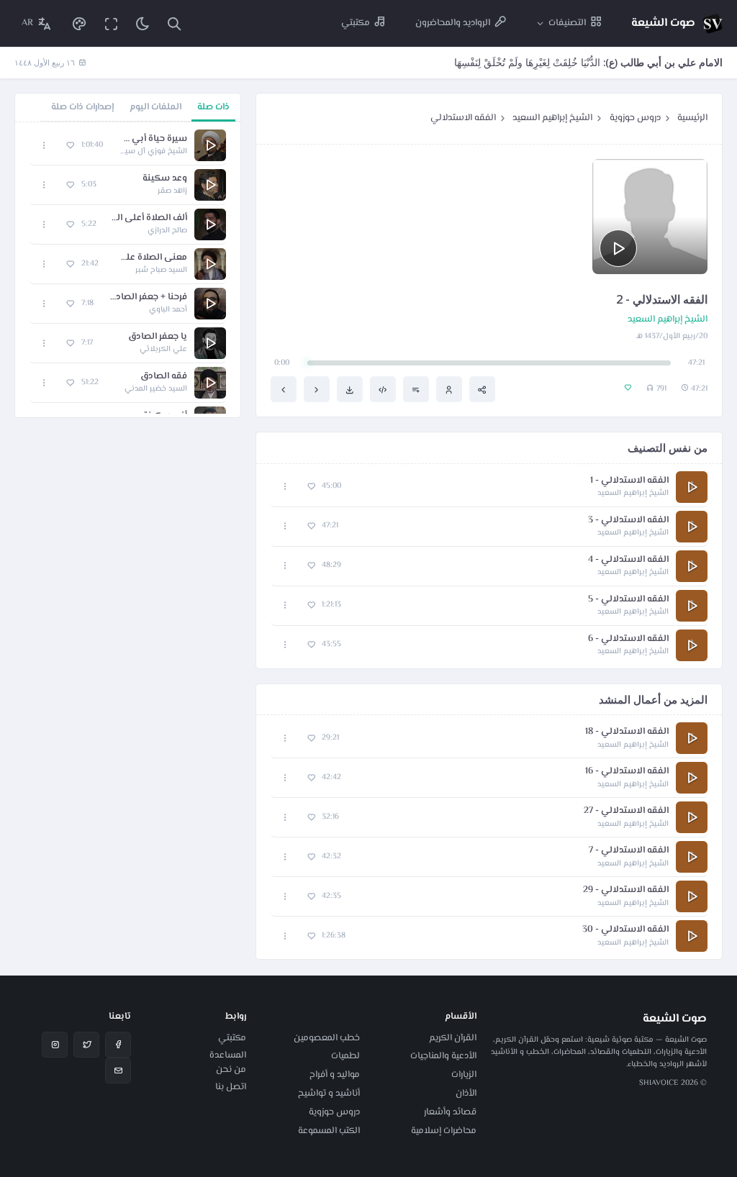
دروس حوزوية (635, 118)
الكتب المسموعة (329, 1131)
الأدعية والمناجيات (443, 1056)
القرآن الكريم (452, 1038)
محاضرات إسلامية (443, 1131)
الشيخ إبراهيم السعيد (552, 118)
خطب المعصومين (327, 1038)
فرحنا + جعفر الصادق (147, 297)
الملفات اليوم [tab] (155, 107)
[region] (128, 270)
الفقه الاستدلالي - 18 (627, 732)
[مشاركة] (482, 389)
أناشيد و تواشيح (329, 1093)
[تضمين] (383, 389)
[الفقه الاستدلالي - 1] (317, 389)
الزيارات (463, 1075)
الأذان (466, 1093)
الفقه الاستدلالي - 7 (629, 851)
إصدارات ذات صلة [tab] (82, 107)
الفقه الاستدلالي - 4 (628, 560)
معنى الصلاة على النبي (150, 258)
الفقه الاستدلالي (463, 118)
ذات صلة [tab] (213, 107)
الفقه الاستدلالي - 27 (626, 811)
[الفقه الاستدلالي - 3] (284, 389)
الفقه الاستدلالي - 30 (625, 930)
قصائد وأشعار (450, 1112)
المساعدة (227, 1055)
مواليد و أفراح (334, 1075)
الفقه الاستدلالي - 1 (629, 481)
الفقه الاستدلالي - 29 (626, 890)
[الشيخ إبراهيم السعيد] (449, 389)
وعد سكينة (165, 179)
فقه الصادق (163, 376)
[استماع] (618, 248)
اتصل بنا (230, 1087)
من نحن (231, 1070)
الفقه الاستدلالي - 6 (628, 639)
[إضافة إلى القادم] (416, 389)
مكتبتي (232, 1038)
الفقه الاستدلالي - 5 (628, 599)
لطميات (345, 1056)
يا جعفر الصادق (157, 337)
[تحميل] (350, 389)
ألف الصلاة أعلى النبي (149, 218)
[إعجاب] (311, 487)
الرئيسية (692, 118)
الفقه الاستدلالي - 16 (627, 771)
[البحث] (174, 23)
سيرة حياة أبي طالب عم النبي (152, 139)
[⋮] (285, 487)
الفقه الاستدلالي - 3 (628, 520)
